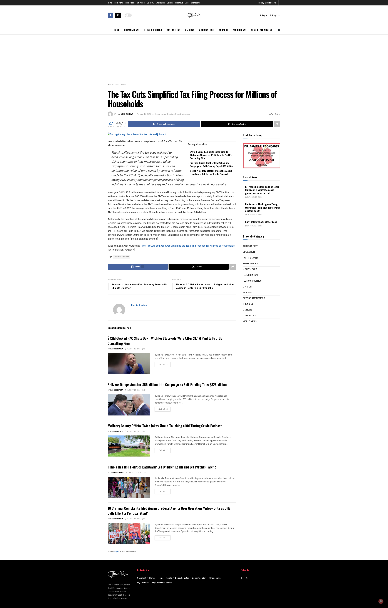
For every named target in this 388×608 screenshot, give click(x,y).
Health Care (250, 269)
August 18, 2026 (133, 349)
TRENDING (248, 304)
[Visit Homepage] (195, 15)
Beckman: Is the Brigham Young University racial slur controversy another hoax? (262, 207)
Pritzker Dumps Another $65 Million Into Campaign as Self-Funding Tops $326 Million (211, 164)
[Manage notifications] (380, 601)
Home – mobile (165, 577)
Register (276, 15)
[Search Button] (279, 29)
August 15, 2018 (144, 114)
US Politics (141, 2)
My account (214, 577)
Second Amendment (192, 2)
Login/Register (182, 577)
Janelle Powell (117, 472)
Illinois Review (125, 114)
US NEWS (150, 2)
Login (264, 15)
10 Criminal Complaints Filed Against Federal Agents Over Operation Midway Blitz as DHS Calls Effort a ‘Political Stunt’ (169, 510)
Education (249, 252)
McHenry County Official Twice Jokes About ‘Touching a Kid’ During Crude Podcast (211, 172)
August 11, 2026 (133, 519)
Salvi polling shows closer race (261, 222)
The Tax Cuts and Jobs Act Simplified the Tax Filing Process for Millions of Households (188, 245)
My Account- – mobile (162, 582)
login (116, 551)
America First (160, 2)
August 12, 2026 (134, 472)
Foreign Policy (251, 263)
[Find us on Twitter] (118, 15)
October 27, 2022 (254, 197)
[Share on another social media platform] (277, 124)
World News (178, 2)
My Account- (143, 582)
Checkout (141, 577)
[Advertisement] (194, 57)
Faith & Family (250, 257)
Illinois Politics (130, 2)
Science (247, 292)
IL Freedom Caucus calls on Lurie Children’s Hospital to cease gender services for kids (262, 190)
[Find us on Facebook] (110, 15)
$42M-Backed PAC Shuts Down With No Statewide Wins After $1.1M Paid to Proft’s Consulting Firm (211, 155)
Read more (164, 364)
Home (110, 2)
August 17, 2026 (133, 431)
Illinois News (118, 2)
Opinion (170, 2)
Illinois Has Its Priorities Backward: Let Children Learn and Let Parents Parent (162, 467)
